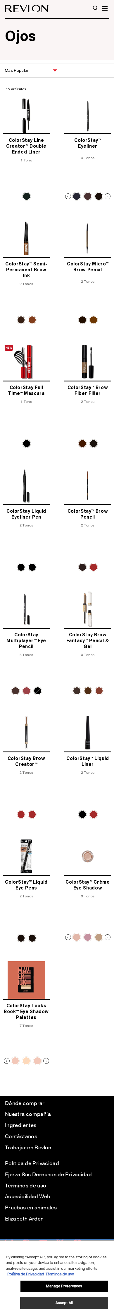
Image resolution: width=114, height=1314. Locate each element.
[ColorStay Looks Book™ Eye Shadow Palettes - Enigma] (15, 1061)
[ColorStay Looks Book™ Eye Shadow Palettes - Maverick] (26, 1061)
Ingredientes (20, 1125)
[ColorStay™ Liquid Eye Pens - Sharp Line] (21, 938)
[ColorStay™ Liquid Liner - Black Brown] (93, 814)
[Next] (107, 196)
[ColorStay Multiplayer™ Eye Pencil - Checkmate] (38, 691)
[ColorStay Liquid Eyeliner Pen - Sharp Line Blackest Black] (32, 567)
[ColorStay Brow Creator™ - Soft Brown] (21, 814)
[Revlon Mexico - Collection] (27, 8)
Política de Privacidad (32, 1163)
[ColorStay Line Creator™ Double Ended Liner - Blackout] (27, 196)
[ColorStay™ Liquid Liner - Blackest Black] (82, 814)
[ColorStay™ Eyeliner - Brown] (99, 196)
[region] (57, 1277)
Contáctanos (21, 1136)
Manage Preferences (64, 1286)
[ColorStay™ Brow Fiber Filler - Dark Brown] (93, 443)
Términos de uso (25, 1185)
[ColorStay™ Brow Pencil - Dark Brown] (82, 567)
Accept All (64, 1303)
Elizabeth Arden (24, 1218)
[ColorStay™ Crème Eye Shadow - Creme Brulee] (99, 937)
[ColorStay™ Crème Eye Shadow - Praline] (76, 937)
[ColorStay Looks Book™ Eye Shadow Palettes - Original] (37, 1061)
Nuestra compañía (28, 1114)
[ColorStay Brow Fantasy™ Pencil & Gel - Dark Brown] (77, 691)
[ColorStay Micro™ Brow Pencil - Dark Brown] (82, 320)
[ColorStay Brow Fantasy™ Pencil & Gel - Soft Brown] (99, 691)
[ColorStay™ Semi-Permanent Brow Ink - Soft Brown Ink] (32, 320)
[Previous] (68, 196)
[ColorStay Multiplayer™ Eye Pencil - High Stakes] (15, 691)
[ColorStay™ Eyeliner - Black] (76, 196)
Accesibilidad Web (27, 1196)
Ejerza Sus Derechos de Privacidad (48, 1174)
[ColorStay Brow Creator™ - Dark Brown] (32, 814)
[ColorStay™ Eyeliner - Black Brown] (88, 196)
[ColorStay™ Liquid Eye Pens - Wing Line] (32, 938)
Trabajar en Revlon (28, 1147)
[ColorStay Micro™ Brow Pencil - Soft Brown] (93, 320)
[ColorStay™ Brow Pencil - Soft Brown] (93, 567)
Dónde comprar (25, 1103)
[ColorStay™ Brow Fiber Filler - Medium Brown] (82, 443)
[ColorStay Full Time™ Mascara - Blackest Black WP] (27, 443)
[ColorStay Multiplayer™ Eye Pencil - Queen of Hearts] (27, 691)
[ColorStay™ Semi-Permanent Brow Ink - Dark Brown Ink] (21, 320)
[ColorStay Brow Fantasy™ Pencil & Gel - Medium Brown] (88, 691)
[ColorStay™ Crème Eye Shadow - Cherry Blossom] (88, 937)
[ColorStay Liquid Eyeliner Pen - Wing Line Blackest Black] (21, 567)
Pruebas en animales (31, 1207)
